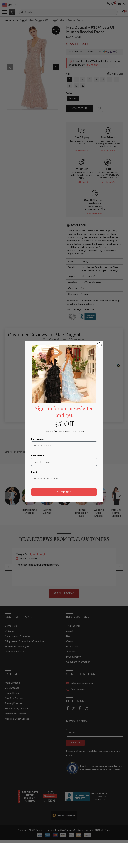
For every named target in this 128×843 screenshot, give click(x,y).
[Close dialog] (99, 345)
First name (37, 439)
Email (34, 472)
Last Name (37, 455)
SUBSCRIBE (64, 492)
